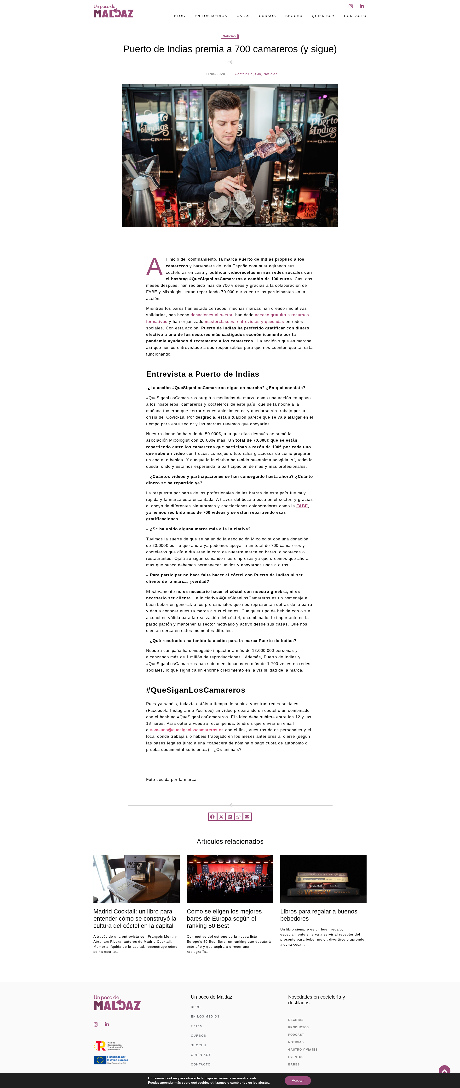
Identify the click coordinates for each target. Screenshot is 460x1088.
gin (258, 74)
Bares (294, 1064)
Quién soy (323, 16)
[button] (212, 817)
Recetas (296, 1020)
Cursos (267, 16)
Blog (179, 16)
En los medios (211, 16)
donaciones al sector (211, 315)
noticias (270, 74)
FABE (302, 506)
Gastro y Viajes (303, 1049)
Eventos (296, 1057)
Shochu (294, 16)
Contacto (355, 16)
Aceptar (298, 1080)
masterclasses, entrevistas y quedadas (244, 321)
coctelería (244, 74)
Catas (243, 16)
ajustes (263, 1083)
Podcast (296, 1034)
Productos (298, 1027)
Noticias (229, 36)
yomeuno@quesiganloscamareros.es (187, 730)
